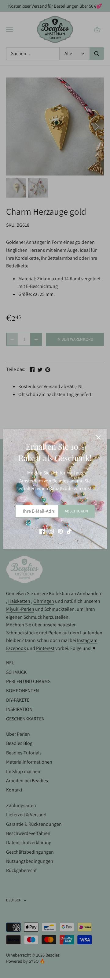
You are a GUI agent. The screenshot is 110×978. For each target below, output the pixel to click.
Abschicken (76, 511)
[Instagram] (51, 530)
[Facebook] (42, 530)
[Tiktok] (69, 530)
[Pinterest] (60, 530)
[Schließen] (98, 437)
